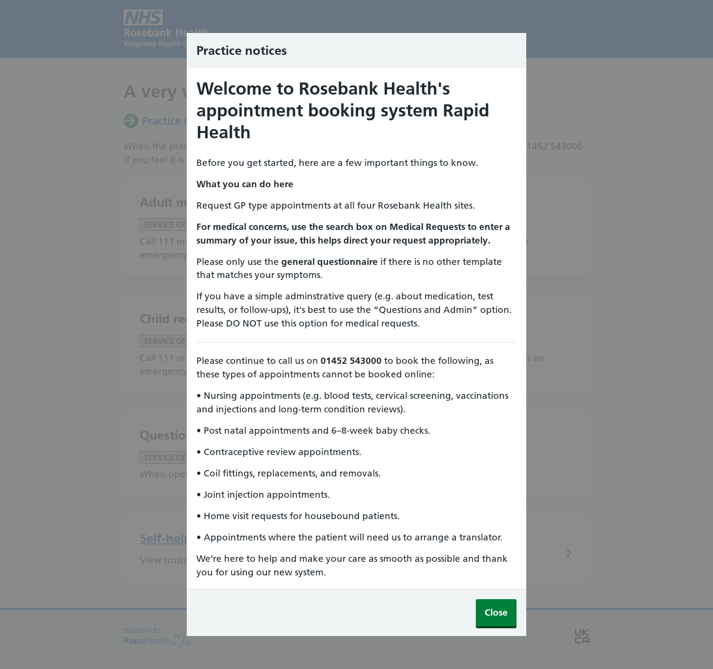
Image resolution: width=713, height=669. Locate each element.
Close (496, 612)
